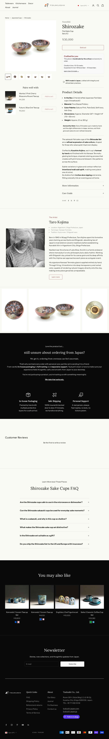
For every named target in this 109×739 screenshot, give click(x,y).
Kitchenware (21, 3)
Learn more (56, 277)
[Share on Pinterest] (74, 200)
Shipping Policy (32, 701)
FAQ (28, 697)
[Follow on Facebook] (6, 725)
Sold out (83, 48)
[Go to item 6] (42, 77)
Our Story (51, 697)
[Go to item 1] (8, 77)
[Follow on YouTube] (23, 725)
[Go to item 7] (49, 77)
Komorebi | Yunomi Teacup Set (17, 613)
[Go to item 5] (35, 77)
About (7, 7)
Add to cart (49, 96)
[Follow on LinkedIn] (28, 725)
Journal (15, 7)
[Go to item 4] (29, 77)
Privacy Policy (32, 709)
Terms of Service (33, 713)
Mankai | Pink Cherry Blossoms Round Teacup (29, 94)
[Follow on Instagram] (12, 725)
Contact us (51, 709)
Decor (30, 3)
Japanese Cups (17, 18)
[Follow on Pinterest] (17, 725)
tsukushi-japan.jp (70, 711)
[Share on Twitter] (71, 200)
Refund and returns (34, 705)
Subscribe (72, 664)
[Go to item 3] (22, 77)
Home (7, 18)
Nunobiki (66, 22)
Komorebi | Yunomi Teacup (42, 612)
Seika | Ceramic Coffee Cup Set (92, 613)
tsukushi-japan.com (71, 708)
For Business (52, 705)
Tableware (9, 3)
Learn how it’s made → (71, 71)
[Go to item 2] (15, 77)
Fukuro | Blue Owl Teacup (29, 108)
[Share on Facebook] (68, 200)
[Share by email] (77, 200)
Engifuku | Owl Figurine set (67, 612)
